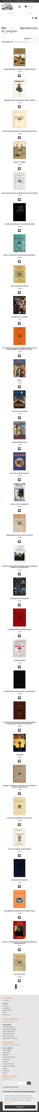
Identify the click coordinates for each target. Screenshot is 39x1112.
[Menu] (19, 7)
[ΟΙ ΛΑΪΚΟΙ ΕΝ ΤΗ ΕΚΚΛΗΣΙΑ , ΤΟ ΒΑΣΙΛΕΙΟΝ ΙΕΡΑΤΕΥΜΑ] (19, 212)
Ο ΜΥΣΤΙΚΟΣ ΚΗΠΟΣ (19, 974)
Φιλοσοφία (6, 1052)
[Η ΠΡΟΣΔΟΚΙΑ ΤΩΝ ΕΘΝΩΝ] (19, 399)
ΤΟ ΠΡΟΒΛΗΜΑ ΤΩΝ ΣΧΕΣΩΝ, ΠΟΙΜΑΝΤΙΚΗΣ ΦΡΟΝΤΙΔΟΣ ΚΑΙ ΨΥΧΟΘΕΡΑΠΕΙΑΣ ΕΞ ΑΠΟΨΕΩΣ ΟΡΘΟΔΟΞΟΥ (19, 348)
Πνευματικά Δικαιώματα (10, 1029)
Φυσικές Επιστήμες (8, 1064)
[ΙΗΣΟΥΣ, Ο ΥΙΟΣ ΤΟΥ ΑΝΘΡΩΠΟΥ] (19, 492)
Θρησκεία (5, 1055)
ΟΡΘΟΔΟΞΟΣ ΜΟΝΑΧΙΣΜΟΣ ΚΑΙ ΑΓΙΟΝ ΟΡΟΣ (19, 818)
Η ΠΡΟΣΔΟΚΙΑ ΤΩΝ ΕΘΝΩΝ (19, 411)
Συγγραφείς (6, 1008)
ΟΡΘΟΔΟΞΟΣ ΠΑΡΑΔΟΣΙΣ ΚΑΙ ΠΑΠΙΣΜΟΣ (19, 849)
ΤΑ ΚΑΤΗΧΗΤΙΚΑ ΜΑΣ (19, 660)
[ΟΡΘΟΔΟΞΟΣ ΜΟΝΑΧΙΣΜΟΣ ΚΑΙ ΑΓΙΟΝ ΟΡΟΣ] (19, 806)
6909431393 (9, 1)
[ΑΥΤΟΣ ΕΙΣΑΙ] (19, 742)
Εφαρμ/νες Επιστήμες (9, 1066)
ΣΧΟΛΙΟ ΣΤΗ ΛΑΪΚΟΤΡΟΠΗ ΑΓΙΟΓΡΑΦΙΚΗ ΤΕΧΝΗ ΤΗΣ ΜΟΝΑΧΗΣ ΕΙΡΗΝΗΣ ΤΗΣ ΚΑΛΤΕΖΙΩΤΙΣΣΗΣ (19, 566)
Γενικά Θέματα (7, 1050)
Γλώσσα (5, 1061)
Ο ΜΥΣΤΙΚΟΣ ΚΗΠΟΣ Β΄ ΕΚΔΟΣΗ (19, 286)
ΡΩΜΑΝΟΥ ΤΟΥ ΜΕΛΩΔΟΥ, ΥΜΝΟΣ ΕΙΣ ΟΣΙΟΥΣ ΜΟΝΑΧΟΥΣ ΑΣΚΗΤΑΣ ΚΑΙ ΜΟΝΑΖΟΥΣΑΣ (19, 786)
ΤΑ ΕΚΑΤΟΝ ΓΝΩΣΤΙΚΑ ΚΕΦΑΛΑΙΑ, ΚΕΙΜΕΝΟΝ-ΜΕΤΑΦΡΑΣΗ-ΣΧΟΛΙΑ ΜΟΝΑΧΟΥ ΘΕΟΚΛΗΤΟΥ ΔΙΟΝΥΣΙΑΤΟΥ (19, 723)
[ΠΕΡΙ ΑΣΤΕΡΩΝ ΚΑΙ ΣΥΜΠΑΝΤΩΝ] (19, 586)
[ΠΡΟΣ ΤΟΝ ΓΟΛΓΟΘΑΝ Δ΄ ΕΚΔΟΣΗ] (19, 461)
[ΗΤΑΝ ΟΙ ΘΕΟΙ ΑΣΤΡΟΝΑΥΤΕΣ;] (19, 868)
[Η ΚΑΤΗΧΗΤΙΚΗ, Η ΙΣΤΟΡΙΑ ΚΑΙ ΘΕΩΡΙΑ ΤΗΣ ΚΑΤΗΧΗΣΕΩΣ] (19, 679)
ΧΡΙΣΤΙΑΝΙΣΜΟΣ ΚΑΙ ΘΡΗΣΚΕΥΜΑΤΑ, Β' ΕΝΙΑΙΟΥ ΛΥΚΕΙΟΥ (19, 911)
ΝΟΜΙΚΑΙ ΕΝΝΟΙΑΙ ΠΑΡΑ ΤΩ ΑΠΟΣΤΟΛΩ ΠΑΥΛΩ (19, 535)
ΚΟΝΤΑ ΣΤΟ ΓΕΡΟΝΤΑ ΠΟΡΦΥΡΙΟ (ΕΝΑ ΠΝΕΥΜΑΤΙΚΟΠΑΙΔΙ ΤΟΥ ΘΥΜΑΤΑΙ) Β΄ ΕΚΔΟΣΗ (19, 942)
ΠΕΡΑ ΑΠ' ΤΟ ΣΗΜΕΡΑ (19, 162)
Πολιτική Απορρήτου (9, 1027)
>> (22, 986)
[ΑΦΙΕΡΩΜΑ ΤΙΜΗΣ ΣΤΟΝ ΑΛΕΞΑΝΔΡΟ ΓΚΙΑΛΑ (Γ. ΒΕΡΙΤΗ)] (19, 88)
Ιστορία (5, 1073)
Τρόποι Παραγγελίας (9, 1031)
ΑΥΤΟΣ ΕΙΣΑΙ (19, 754)
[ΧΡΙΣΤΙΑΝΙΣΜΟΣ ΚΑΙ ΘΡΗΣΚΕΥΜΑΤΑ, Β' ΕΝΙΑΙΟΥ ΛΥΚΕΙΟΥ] (19, 899)
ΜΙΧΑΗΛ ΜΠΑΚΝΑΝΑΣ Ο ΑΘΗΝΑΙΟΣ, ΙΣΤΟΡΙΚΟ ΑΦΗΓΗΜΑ (19, 69)
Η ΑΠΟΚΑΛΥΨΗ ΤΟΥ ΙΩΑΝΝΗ (19, 317)
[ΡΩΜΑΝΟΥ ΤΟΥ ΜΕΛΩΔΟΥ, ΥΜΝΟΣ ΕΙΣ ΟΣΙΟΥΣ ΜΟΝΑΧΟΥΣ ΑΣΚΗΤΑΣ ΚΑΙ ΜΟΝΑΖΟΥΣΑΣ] (19, 773)
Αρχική (5, 1003)
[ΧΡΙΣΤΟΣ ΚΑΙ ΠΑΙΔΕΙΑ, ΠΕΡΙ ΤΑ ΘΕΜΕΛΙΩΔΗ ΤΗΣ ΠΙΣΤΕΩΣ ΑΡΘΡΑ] (19, 181)
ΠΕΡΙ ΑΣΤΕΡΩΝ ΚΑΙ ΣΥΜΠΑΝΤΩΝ (19, 598)
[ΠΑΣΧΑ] (19, 368)
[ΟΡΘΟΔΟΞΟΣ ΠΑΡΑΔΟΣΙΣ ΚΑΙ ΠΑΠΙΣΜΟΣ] (19, 837)
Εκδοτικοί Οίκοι (7, 1010)
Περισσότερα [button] (8, 1102)
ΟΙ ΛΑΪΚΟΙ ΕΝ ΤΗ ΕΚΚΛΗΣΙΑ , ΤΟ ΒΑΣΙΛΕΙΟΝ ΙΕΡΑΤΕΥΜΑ (20, 224)
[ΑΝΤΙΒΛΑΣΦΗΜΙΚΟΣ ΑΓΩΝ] (19, 430)
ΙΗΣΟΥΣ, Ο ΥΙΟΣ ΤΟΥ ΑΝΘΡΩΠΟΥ (19, 504)
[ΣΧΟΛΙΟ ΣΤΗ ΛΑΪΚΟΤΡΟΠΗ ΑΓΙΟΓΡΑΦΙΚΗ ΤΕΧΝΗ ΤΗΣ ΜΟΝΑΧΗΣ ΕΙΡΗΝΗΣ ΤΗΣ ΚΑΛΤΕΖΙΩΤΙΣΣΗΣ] (19, 554)
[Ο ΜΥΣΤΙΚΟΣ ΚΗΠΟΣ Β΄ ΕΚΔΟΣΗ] (19, 274)
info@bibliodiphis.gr (20, 1)
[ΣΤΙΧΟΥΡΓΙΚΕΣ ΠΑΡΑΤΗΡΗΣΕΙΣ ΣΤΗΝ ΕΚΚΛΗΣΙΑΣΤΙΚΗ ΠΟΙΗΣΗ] (19, 119)
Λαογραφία (6, 1059)
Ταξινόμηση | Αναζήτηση (10, 1038)
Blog (4, 1012)
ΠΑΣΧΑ (19, 380)
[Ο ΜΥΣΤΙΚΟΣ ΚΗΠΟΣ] (19, 962)
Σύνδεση (31, 1)
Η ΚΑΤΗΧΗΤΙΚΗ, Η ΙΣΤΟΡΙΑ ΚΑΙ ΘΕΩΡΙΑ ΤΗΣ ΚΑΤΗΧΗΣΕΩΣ (19, 691)
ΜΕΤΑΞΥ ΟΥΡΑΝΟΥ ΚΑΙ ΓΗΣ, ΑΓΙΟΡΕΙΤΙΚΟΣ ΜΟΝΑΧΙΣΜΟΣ (19, 255)
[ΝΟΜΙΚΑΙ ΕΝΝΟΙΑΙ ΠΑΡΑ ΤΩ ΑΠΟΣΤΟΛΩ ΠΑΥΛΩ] (19, 523)
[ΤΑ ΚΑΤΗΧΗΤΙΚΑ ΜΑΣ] (19, 648)
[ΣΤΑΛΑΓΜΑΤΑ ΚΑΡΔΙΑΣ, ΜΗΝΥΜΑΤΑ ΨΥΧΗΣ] (19, 617)
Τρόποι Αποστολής (8, 1034)
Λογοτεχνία (6, 1070)
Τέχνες (5, 1068)
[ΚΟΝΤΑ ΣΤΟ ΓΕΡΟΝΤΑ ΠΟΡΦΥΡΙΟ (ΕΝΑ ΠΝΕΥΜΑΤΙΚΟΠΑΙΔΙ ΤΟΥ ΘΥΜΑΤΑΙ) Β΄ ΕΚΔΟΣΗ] (19, 930)
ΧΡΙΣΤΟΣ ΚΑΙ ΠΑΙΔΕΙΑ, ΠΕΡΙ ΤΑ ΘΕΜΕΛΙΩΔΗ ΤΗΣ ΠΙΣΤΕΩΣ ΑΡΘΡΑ (19, 193)
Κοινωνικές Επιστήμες (9, 1057)
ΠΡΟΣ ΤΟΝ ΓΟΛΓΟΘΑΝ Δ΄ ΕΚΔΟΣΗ (19, 473)
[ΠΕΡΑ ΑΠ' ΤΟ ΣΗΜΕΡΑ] (19, 150)
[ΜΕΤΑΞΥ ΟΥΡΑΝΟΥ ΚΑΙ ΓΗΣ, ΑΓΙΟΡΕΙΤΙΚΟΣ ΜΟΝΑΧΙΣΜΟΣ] (19, 243)
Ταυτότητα (6, 1006)
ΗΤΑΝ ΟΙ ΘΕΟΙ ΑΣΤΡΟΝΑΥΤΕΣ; (19, 880)
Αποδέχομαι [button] (20, 1107)
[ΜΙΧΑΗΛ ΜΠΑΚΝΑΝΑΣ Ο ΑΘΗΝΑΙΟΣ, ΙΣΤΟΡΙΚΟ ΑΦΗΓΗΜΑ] (19, 57)
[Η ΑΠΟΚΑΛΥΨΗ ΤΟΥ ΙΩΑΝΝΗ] (19, 305)
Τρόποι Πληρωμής (8, 1036)
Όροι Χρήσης (7, 1025)
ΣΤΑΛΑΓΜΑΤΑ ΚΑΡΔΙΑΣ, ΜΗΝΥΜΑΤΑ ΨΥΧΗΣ (19, 629)
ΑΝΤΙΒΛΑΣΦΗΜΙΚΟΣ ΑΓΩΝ (19, 442)
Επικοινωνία (6, 1015)
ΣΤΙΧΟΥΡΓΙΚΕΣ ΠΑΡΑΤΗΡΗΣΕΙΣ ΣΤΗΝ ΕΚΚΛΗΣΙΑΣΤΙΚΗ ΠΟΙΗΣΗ (20, 131)
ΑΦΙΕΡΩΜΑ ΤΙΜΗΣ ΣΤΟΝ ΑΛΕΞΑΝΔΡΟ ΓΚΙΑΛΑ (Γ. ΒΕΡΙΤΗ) (19, 100)
